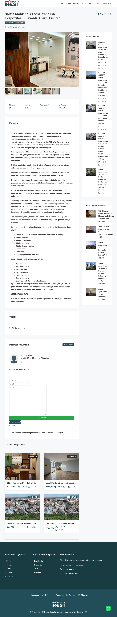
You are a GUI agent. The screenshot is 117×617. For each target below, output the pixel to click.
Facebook (60, 595)
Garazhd (37, 573)
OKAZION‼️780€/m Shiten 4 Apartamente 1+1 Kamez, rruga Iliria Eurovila (103, 113)
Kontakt (91, 3)
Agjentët (76, 3)
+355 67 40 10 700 (69, 569)
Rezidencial (38, 561)
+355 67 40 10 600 (29, 358)
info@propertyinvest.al (71, 573)
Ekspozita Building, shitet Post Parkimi (23, 523)
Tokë (36, 569)
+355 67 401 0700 (105, 3)
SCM (85, 612)
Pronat (68, 3)
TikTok (47, 595)
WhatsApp (45, 358)
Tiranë (9, 561)
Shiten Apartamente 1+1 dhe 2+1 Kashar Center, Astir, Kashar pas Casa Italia (103, 176)
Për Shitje (9, 23)
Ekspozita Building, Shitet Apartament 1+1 (64, 523)
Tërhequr (20, 23)
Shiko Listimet (68, 345)
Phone (12, 425)
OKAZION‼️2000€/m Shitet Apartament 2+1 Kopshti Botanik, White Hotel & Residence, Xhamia (103, 83)
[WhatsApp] (108, 608)
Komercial (38, 565)
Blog (84, 3)
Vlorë (9, 569)
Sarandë (10, 576)
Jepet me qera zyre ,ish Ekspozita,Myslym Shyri (66, 483)
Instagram (35, 595)
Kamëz (9, 573)
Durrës (9, 565)
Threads (71, 595)
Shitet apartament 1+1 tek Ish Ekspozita (24, 483)
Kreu (62, 3)
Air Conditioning (18, 328)
